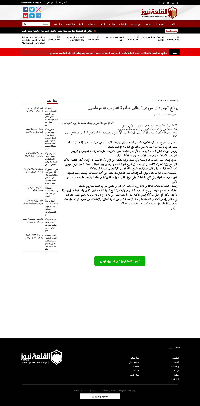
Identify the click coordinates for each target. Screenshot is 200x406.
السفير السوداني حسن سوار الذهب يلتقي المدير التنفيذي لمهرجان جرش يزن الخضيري (34, 111)
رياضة (81, 24)
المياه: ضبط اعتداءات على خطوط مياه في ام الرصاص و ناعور (33, 220)
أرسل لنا (63, 2)
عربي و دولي (136, 24)
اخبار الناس (70, 24)
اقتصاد (149, 24)
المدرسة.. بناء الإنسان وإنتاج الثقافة (152, 38)
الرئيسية (172, 24)
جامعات (91, 24)
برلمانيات (123, 24)
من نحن (50, 2)
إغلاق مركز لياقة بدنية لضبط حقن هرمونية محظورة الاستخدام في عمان (33, 203)
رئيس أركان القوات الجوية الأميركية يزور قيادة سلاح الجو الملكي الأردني (33, 156)
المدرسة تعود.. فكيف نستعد (115, 38)
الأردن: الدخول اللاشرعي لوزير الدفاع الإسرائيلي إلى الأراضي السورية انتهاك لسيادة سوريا (33, 172)
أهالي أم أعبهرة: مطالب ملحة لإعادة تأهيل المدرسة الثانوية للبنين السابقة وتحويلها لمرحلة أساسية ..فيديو (108, 52)
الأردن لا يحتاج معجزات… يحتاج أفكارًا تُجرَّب (74, 38)
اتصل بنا (76, 390)
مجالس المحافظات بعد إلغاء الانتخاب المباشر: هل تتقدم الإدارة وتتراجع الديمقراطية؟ (33, 40)
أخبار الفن (58, 24)
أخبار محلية (160, 24)
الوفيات (102, 24)
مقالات (112, 24)
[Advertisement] (100, 75)
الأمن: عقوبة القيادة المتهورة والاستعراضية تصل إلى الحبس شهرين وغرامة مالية (34, 238)
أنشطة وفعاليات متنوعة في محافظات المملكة (35, 189)
